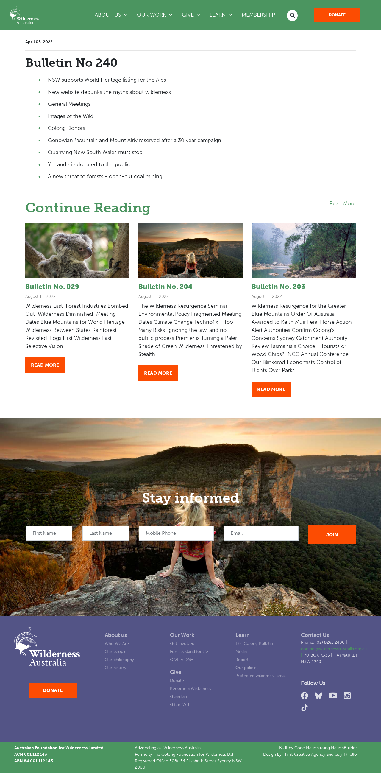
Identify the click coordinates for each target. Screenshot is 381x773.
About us (116, 635)
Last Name (100, 533)
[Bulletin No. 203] (304, 250)
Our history (115, 667)
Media (241, 651)
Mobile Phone (161, 533)
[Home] (24, 15)
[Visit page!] (305, 695)
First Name (44, 533)
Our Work (182, 635)
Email (237, 533)
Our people (116, 651)
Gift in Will (179, 704)
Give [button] (188, 15)
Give (175, 672)
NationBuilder (344, 747)
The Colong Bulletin (254, 643)
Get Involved (182, 643)
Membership (258, 15)
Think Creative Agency (304, 754)
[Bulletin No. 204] (190, 250)
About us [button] (109, 15)
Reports (242, 659)
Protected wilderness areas (260, 675)
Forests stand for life (189, 651)
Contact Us (315, 635)
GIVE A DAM (182, 659)
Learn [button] (223, 14)
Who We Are (117, 643)
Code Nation (306, 747)
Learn (242, 635)
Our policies (246, 667)
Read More (343, 203)
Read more (45, 365)
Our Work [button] (152, 15)
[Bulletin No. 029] (77, 250)
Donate (337, 15)
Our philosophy (119, 659)
